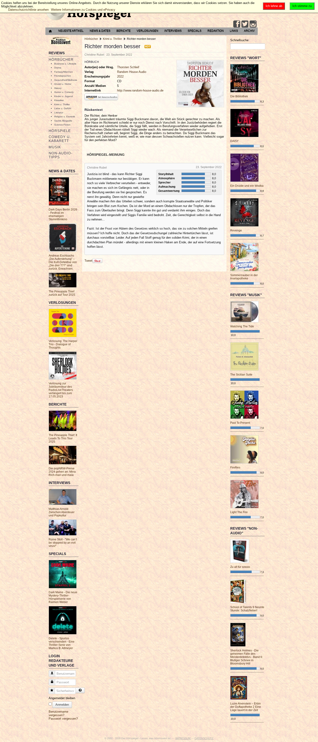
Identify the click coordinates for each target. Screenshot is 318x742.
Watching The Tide (242, 326)
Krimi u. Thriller (62, 104)
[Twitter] (244, 23)
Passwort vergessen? (63, 718)
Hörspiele (60, 131)
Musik (55, 147)
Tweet (88, 260)
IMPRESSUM (183, 738)
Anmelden (62, 704)
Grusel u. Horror (62, 84)
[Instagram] (253, 23)
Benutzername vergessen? (58, 713)
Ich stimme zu (302, 6)
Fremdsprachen (62, 76)
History (57, 88)
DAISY (234, 141)
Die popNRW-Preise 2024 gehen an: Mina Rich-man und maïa (62, 472)
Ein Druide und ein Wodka (247, 185)
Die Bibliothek (239, 96)
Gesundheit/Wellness (65, 80)
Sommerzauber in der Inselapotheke (244, 277)
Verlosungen (147, 30)
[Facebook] (236, 23)
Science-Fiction (62, 124)
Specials (194, 30)
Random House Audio (131, 72)
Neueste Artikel (71, 30)
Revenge (236, 230)
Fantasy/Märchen (63, 72)
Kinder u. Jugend (63, 96)
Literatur (58, 112)
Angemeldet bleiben (62, 698)
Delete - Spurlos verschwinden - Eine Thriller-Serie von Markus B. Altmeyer (61, 643)
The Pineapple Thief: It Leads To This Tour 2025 (63, 438)
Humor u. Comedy (64, 92)
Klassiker (59, 100)
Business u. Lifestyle (65, 63)
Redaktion (215, 30)
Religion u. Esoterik (64, 116)
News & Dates (100, 30)
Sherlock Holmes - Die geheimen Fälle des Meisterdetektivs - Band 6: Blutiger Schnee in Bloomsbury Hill (246, 657)
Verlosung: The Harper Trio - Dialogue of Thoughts (63, 344)
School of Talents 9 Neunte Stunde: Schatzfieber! (247, 609)
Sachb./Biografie (63, 120)
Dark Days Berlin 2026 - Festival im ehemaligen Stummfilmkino (63, 214)
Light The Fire (239, 512)
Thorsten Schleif (128, 67)
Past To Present (240, 422)
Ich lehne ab (274, 6)
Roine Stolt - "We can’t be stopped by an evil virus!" (63, 543)
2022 (120, 76)
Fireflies (235, 467)
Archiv (249, 30)
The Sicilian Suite (241, 374)
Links (234, 30)
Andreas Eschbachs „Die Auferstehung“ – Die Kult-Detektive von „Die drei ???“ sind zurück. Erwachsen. (63, 262)
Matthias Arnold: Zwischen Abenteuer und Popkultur (61, 512)
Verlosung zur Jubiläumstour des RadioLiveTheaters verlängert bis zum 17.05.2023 (61, 390)
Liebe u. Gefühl (62, 108)
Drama (57, 67)
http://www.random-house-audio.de (140, 90)
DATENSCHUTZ (204, 738)
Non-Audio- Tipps (60, 155)
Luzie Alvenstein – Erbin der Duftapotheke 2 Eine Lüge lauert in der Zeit (245, 707)
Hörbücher (61, 59)
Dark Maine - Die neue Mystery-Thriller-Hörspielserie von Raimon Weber (63, 597)
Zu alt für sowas (240, 567)
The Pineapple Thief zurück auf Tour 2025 (62, 293)
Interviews (173, 30)
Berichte (123, 30)
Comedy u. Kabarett (60, 139)
